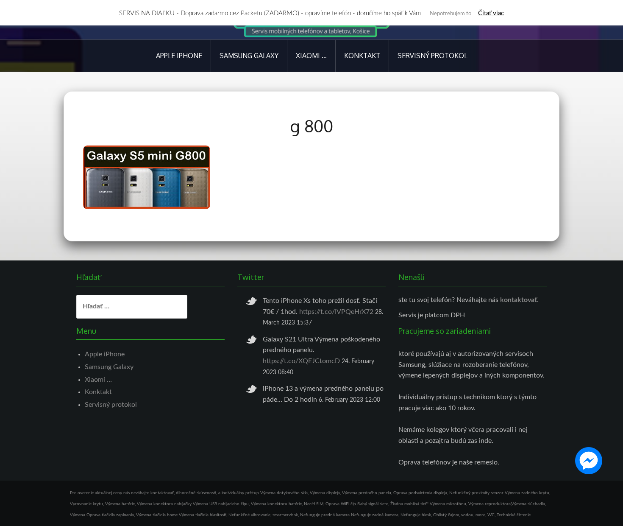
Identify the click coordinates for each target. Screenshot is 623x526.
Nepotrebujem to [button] (450, 14)
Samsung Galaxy (249, 55)
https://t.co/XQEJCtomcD (301, 361)
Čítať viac (491, 13)
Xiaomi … (311, 55)
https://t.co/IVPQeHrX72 (336, 311)
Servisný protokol (432, 55)
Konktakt (362, 55)
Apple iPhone (179, 55)
